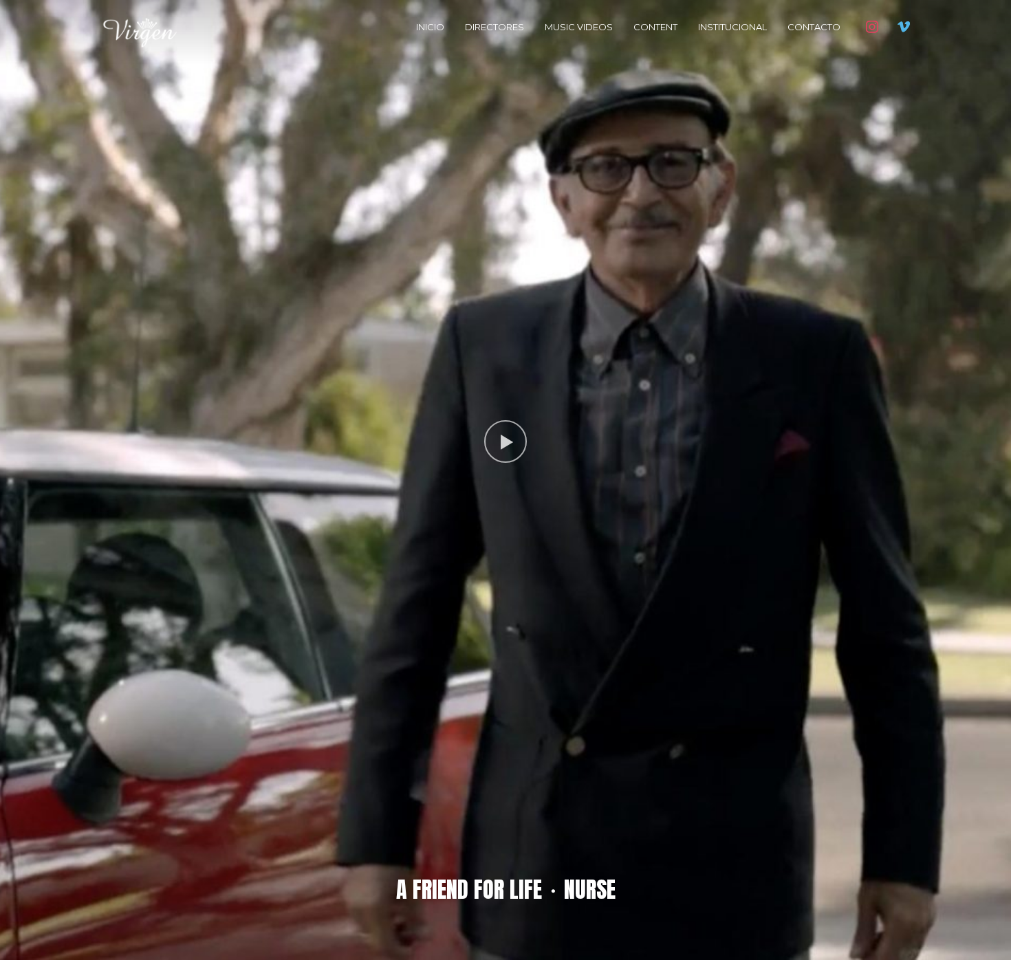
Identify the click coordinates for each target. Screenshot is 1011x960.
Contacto (813, 26)
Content (655, 26)
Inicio (430, 26)
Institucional (732, 26)
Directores (494, 26)
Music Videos (579, 26)
